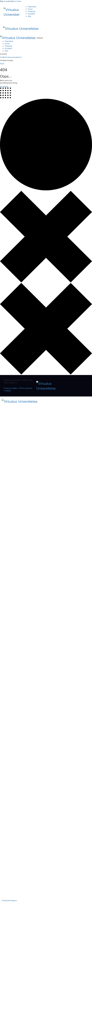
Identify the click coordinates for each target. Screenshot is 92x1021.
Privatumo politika (10, 388)
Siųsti (2, 63)
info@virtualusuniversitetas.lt (11, 57)
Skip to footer (16, 1)
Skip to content (5, 1)
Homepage (4, 86)
